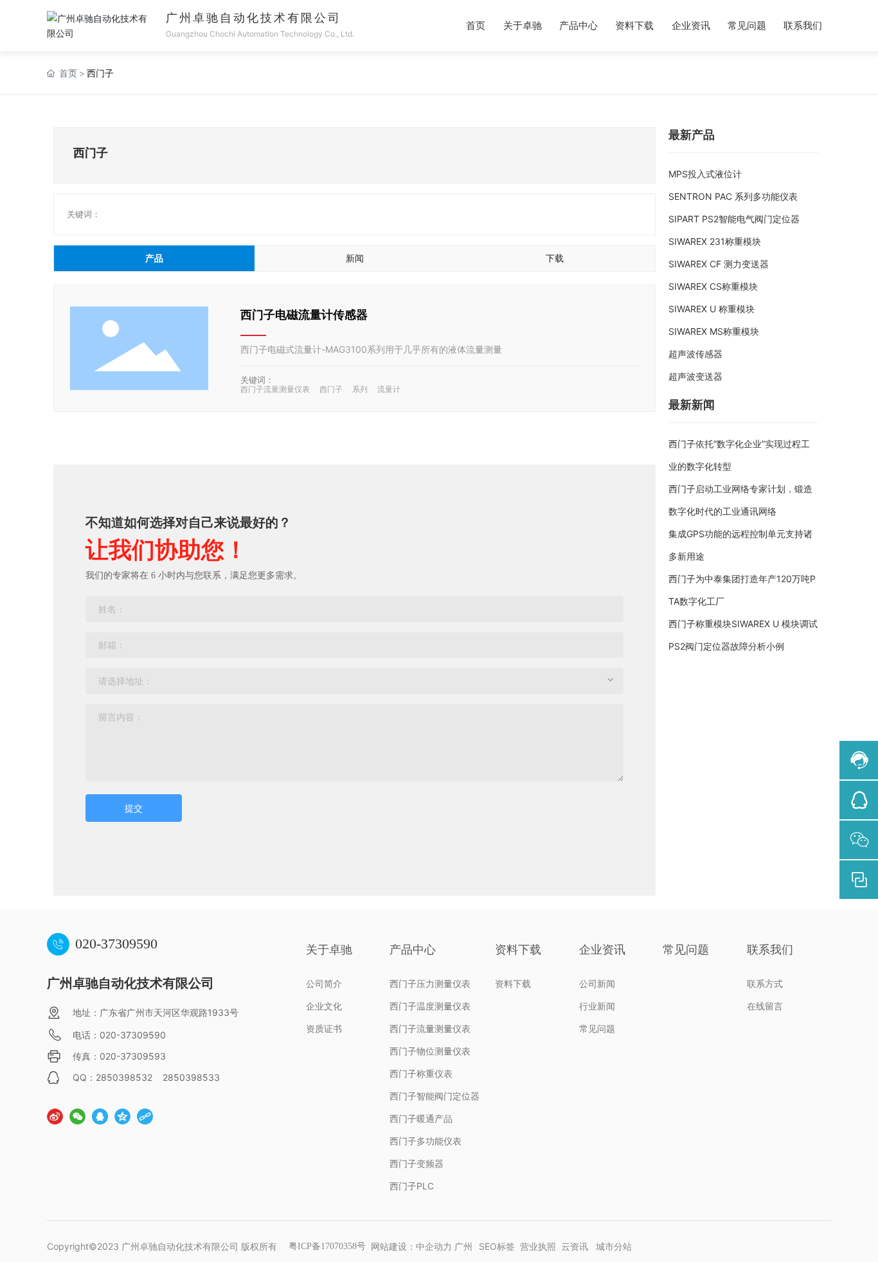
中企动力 (434, 1246)
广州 (463, 1246)
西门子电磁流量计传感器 (304, 314)
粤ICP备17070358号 (327, 1246)
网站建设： (393, 1246)
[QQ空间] (122, 1116)
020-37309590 (116, 944)
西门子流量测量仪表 (275, 389)
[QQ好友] (100, 1116)
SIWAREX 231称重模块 (714, 241)
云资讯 (574, 1246)
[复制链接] (145, 1116)
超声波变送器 (695, 376)
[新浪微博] (55, 1116)
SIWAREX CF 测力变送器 (718, 263)
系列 (360, 389)
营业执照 (538, 1246)
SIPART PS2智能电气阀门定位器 (734, 218)
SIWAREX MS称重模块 (713, 331)
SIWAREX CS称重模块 (713, 286)
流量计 (388, 389)
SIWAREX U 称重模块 (711, 308)
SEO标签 (497, 1246)
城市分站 (614, 1246)
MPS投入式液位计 (705, 173)
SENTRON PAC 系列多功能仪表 (733, 196)
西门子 (331, 389)
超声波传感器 (695, 353)
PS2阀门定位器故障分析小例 (726, 646)
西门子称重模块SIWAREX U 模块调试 (743, 623)
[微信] (77, 1116)
